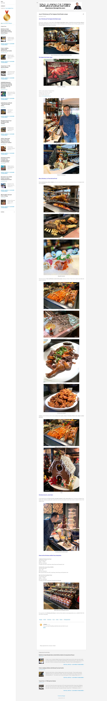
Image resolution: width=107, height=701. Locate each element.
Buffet (45, 619)
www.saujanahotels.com (46, 96)
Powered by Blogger (61, 695)
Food (54, 619)
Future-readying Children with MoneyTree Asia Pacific (51, 668)
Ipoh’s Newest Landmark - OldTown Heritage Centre (6, 104)
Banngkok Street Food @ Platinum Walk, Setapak (6, 122)
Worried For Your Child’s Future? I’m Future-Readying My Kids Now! (6, 178)
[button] (83, 14)
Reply (44, 627)
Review (61, 619)
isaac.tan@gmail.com (9, 8)
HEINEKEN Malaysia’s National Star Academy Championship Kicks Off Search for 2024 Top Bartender (6, 85)
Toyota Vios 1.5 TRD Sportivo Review (47, 681)
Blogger (40, 619)
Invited (57, 619)
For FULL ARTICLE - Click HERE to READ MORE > (73, 664)
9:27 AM (48, 624)
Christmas (49, 619)
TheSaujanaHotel (67, 619)
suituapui (45, 624)
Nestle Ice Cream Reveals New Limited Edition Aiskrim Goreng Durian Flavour (56, 655)
